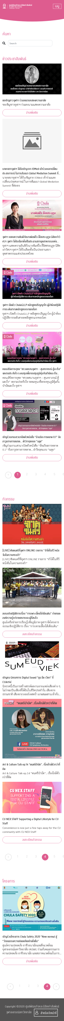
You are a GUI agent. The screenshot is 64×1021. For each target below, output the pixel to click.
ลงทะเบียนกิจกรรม (32, 634)
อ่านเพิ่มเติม (32, 113)
